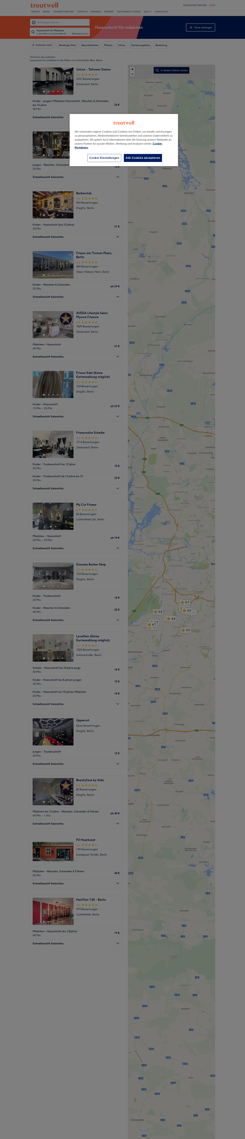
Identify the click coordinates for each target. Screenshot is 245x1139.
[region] (124, 140)
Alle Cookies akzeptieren (143, 157)
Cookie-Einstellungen (104, 157)
